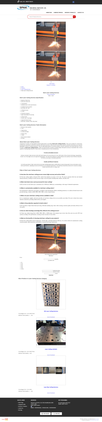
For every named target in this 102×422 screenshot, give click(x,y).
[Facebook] (73, 2)
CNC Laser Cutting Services (51, 311)
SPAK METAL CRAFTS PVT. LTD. (38, 8)
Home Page (49, 12)
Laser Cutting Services (25, 89)
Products (23, 88)
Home (22, 86)
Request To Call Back (51, 85)
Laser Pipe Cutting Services (51, 387)
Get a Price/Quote (51, 94)
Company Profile (58, 12)
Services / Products (70, 12)
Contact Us (81, 12)
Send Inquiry (51, 83)
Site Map (20, 410)
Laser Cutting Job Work (51, 349)
